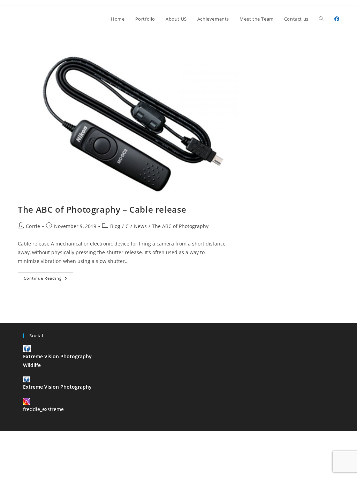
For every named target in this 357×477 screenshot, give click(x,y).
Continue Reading (48, 279)
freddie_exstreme (43, 409)
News (140, 226)
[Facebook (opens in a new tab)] (337, 18)
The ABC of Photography (180, 226)
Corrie (33, 226)
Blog (115, 226)
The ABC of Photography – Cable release (102, 209)
